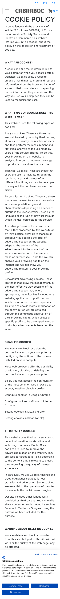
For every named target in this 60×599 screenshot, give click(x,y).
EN (45, 3)
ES (53, 3)
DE (36, 3)
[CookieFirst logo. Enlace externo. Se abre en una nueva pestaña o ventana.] (3, 557)
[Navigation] (6, 11)
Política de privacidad (46, 554)
